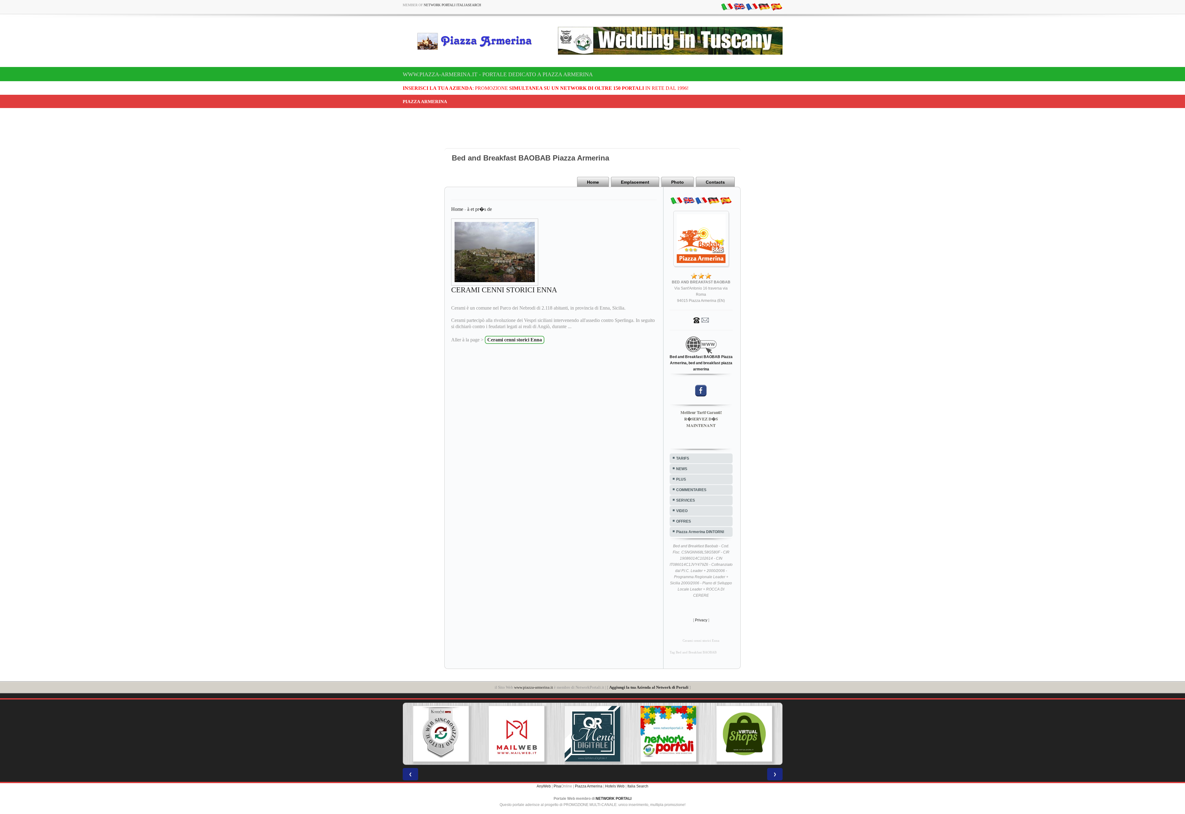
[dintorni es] (776, 6)
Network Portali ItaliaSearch (452, 5)
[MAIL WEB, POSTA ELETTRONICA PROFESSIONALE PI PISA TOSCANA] (456, 734)
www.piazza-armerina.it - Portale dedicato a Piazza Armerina (498, 74)
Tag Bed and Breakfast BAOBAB (693, 652)
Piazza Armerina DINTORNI (700, 532)
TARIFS (682, 458)
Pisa (557, 786)
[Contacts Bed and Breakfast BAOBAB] (701, 320)
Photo (677, 182)
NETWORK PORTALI (613, 798)
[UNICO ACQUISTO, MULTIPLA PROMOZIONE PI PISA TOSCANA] (607, 734)
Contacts (715, 182)
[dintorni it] (727, 6)
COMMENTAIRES (691, 490)
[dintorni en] (739, 6)
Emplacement (635, 182)
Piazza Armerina (588, 786)
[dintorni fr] (752, 6)
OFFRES (683, 521)
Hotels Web (615, 786)
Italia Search (637, 786)
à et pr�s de (479, 209)
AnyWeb (544, 786)
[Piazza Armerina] (477, 41)
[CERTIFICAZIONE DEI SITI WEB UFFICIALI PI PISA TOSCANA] (759, 734)
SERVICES (685, 500)
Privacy (701, 620)
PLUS (681, 479)
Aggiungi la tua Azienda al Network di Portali (648, 687)
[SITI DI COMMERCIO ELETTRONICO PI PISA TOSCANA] (683, 734)
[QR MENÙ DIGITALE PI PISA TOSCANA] (531, 734)
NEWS (681, 469)
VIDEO (682, 511)
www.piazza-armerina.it (533, 687)
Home (593, 182)
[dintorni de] (764, 6)
